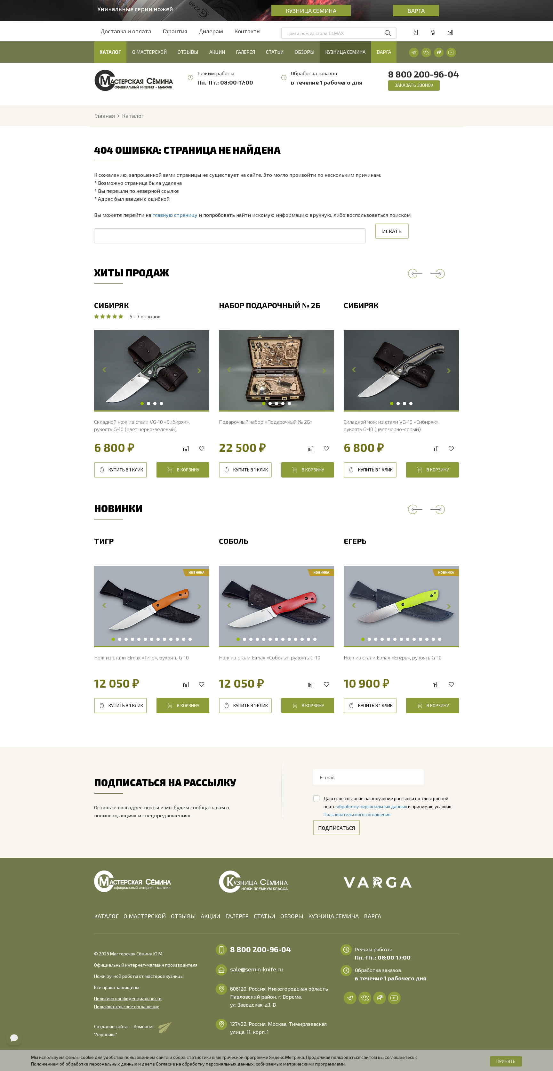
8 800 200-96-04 (423, 74)
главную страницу (174, 215)
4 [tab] (161, 404)
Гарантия (175, 31)
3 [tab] (155, 404)
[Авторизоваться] (415, 32)
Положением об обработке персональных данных (84, 1064)
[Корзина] (432, 32)
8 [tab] (158, 639)
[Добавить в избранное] (201, 449)
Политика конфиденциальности (128, 998)
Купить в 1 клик (125, 469)
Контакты (247, 31)
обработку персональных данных (372, 806)
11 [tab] (177, 639)
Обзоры (304, 52)
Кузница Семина (311, 10)
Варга (416, 10)
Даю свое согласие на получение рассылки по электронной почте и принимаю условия (387, 806)
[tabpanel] (151, 370)
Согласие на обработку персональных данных (205, 1064)
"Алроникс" (105, 1034)
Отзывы (188, 52)
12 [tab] (183, 639)
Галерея (245, 52)
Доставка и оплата (125, 31)
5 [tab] (289, 404)
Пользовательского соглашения (357, 814)
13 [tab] (190, 639)
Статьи (275, 52)
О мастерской (149, 52)
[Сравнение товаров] (450, 32)
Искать (392, 231)
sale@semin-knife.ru (256, 969)
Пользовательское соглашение (126, 1006)
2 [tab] (148, 404)
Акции (217, 52)
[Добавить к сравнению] (186, 449)
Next (199, 370)
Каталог (110, 52)
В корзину (188, 469)
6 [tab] (145, 639)
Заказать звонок (414, 85)
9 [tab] (164, 639)
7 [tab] (151, 639)
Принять (506, 1061)
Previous (415, 273)
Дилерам (211, 31)
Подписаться (336, 828)
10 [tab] (171, 639)
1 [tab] (142, 404)
